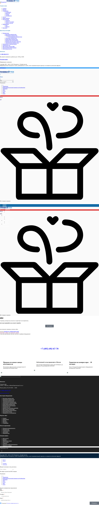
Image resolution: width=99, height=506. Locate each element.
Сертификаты (8, 15)
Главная (4, 8)
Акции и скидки (9, 23)
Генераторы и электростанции (10, 44)
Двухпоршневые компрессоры (15, 36)
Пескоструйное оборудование (9, 47)
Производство (6, 429)
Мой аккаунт (6, 438)
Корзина (5, 439)
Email (1, 498)
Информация (6, 24)
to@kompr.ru (3, 67)
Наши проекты (6, 18)
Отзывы (7, 14)
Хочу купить (6, 442)
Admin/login (5, 86)
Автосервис (5, 432)
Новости (7, 26)
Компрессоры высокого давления (13, 41)
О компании (5, 10)
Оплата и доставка (9, 21)
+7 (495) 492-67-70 (4, 54)
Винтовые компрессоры (10, 34)
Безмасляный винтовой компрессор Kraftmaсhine (14, 87)
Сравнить (5, 443)
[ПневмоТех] (9, 2)
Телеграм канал (4, 59)
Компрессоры (6, 33)
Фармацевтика (6, 433)
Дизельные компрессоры (11, 38)
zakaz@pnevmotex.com (4, 393)
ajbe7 (4, 92)
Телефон (2, 494)
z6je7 (4, 90)
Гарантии (7, 20)
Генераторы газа (6, 45)
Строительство (6, 430)
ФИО (1, 490)
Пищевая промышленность (9, 428)
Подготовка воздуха (7, 48)
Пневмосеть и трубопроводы (9, 412)
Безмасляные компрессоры (11, 39)
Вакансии (7, 13)
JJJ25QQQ (5, 88)
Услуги (4, 17)
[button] (49, 97)
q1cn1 (4, 93)
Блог (6, 25)
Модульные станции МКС (9, 46)
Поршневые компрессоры (11, 35)
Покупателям (6, 19)
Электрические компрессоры (12, 42)
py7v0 (4, 91)
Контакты (5, 27)
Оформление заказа (7, 440)
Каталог (4, 9)
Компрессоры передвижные (11, 40)
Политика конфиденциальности (10, 444)
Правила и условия (7, 445)
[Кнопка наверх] (96, 503)
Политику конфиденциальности (13, 503)
